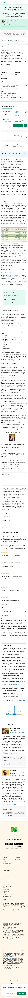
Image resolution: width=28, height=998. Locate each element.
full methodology (14, 637)
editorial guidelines (20, 700)
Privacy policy (6, 889)
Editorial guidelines (7, 867)
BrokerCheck (14, 951)
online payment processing (14, 276)
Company (5, 857)
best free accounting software (18, 196)
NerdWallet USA (15, 980)
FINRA (17, 945)
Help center (17, 857)
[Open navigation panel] (1, 2)
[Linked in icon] (22, 733)
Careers (4, 861)
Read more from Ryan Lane (9, 804)
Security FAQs (18, 859)
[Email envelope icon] (14, 733)
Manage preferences (10, 993)
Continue (21, 993)
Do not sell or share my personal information (7, 898)
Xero (7, 263)
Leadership (5, 859)
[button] (23, 41)
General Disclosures (18, 950)
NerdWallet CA (15, 983)
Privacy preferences (7, 894)
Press (4, 874)
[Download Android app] (18, 844)
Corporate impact (7, 863)
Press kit (5, 875)
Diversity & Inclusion (8, 865)
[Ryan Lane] (5, 773)
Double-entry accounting (8, 328)
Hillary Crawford (14, 20)
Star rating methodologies (6, 869)
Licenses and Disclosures (18, 917)
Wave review (6, 181)
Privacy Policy (10, 949)
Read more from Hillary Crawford (10, 753)
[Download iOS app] (9, 844)
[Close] (25, 985)
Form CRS (18, 948)
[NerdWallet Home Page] (5, 2)
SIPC (20, 945)
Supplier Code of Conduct (7, 887)
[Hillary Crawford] (3, 21)
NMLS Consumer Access (7, 917)
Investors (5, 877)
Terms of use (6, 884)
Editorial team (6, 872)
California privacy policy (7, 892)
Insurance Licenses (12, 925)
